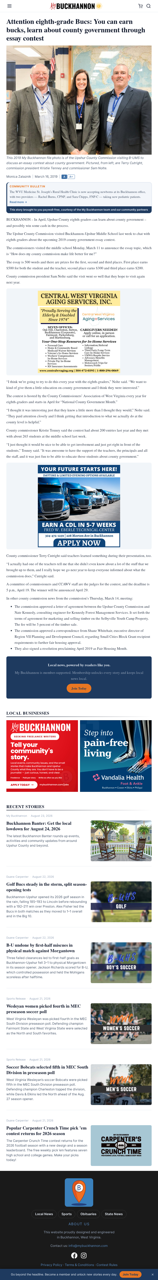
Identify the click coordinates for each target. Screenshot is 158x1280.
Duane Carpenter (17, 876)
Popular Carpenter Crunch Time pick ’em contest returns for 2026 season (46, 1130)
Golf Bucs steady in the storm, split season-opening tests (46, 887)
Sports (67, 1214)
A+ (71, 176)
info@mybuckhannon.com (88, 1246)
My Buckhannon (16, 815)
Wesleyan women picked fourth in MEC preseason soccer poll (43, 1009)
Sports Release (16, 998)
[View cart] (140, 6)
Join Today (130, 1274)
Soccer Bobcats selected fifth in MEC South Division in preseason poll (47, 1070)
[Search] (148, 6)
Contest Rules (106, 1265)
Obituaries (88, 1214)
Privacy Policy (51, 1265)
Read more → (18, 202)
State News (114, 1214)
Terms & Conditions (79, 1265)
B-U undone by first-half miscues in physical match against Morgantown (40, 948)
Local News (44, 1214)
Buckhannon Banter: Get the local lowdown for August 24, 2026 (38, 826)
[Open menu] (9, 6)
